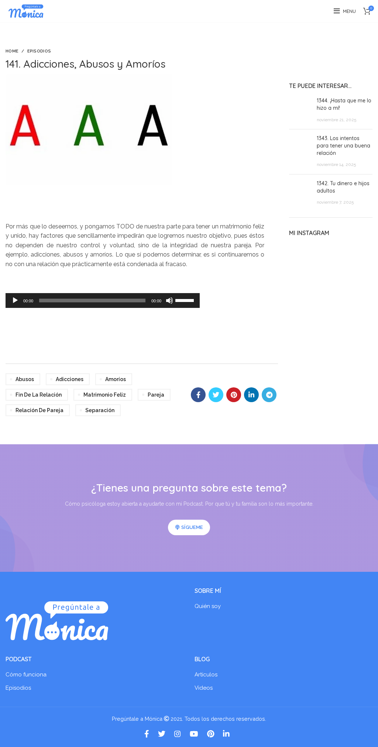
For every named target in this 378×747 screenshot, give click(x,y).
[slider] (185, 299)
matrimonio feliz (104, 395)
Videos (204, 688)
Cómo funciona (26, 674)
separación (99, 410)
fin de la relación (39, 395)
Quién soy (208, 606)
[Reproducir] (15, 300)
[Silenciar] (169, 300)
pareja (156, 395)
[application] (103, 300)
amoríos (115, 379)
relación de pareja (39, 410)
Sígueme (192, 527)
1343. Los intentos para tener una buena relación (343, 145)
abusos (25, 379)
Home (12, 51)
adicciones (69, 379)
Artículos (206, 674)
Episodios (39, 51)
